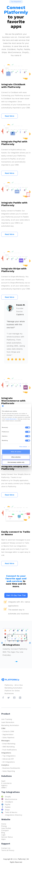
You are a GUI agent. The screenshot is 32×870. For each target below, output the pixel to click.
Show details (23, 446)
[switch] (27, 432)
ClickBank (9, 802)
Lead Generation (7, 722)
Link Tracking (6, 719)
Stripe (7, 810)
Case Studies (6, 828)
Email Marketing (8, 744)
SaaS (3, 781)
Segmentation (7, 734)
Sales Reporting (8, 771)
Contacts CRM (8, 731)
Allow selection (16, 457)
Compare (5, 830)
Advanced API (8, 759)
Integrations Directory (13, 815)
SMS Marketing (8, 747)
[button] (30, 643)
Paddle (7, 807)
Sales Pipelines (8, 737)
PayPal (7, 804)
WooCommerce (11, 799)
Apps (3, 839)
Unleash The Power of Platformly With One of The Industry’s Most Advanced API (15, 654)
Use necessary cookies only (16, 462)
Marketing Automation (10, 725)
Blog (3, 833)
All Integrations (8, 762)
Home (3, 824)
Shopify (8, 797)
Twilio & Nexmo (11, 812)
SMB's (3, 788)
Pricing (4, 826)
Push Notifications (9, 750)
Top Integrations (8, 756)
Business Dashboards (11, 768)
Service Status (7, 837)
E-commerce (6, 783)
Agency (4, 785)
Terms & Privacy (7, 850)
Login (3, 835)
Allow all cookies (16, 451)
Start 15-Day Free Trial (16, 595)
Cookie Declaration (11, 419)
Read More (9, 116)
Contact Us (5, 848)
